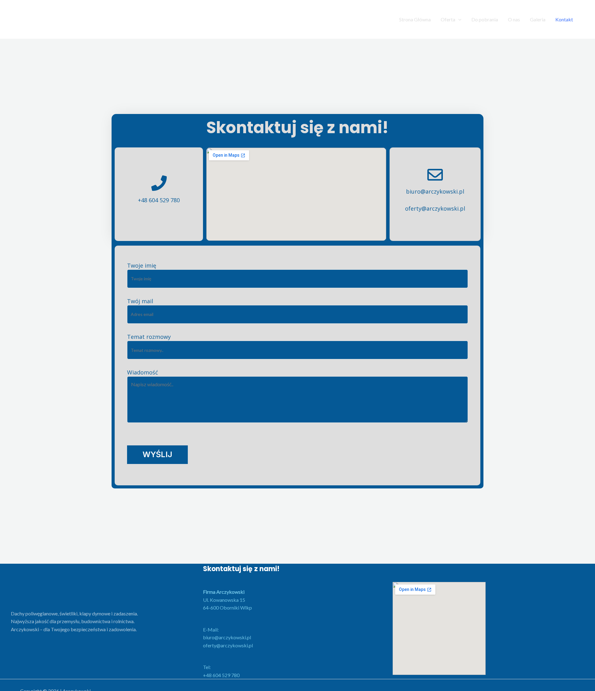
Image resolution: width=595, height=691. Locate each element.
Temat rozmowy (149, 336)
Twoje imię (141, 265)
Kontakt (564, 19)
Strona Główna (415, 19)
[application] (458, 19)
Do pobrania (484, 19)
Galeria (537, 19)
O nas (514, 19)
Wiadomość (142, 372)
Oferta (448, 19)
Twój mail (140, 301)
